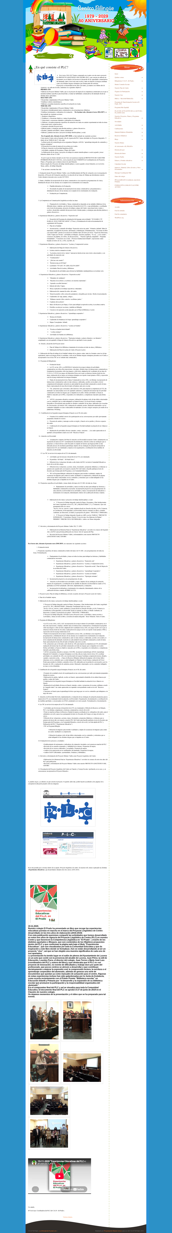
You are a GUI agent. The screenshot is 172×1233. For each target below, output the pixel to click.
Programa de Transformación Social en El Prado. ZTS (127, 103)
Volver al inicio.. (68, 1217)
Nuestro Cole (119, 95)
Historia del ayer (120, 150)
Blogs (116, 139)
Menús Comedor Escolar (122, 84)
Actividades (118, 125)
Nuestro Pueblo (119, 157)
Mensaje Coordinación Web (123, 173)
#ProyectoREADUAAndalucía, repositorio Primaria (127, 181)
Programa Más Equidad (122, 107)
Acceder (117, 207)
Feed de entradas (120, 210)
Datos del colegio (120, 176)
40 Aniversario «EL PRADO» (124, 146)
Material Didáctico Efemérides (124, 132)
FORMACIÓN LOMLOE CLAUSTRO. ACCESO (127, 186)
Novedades (118, 121)
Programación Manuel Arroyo (113, 1231)
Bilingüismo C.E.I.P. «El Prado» (124, 81)
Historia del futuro (120, 153)
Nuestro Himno (119, 143)
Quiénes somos (119, 77)
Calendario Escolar (120, 164)
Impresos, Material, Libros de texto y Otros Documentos (128, 168)
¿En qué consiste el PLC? (51, 67)
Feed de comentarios (121, 214)
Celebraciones (119, 129)
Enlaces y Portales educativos (123, 160)
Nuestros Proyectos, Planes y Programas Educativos (127, 117)
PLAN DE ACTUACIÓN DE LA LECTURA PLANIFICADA (128, 112)
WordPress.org (119, 218)
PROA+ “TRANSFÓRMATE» (124, 98)
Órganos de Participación (122, 91)
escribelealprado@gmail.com (47, 1231)
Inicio (116, 74)
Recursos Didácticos (121, 136)
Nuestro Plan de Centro (122, 88)
